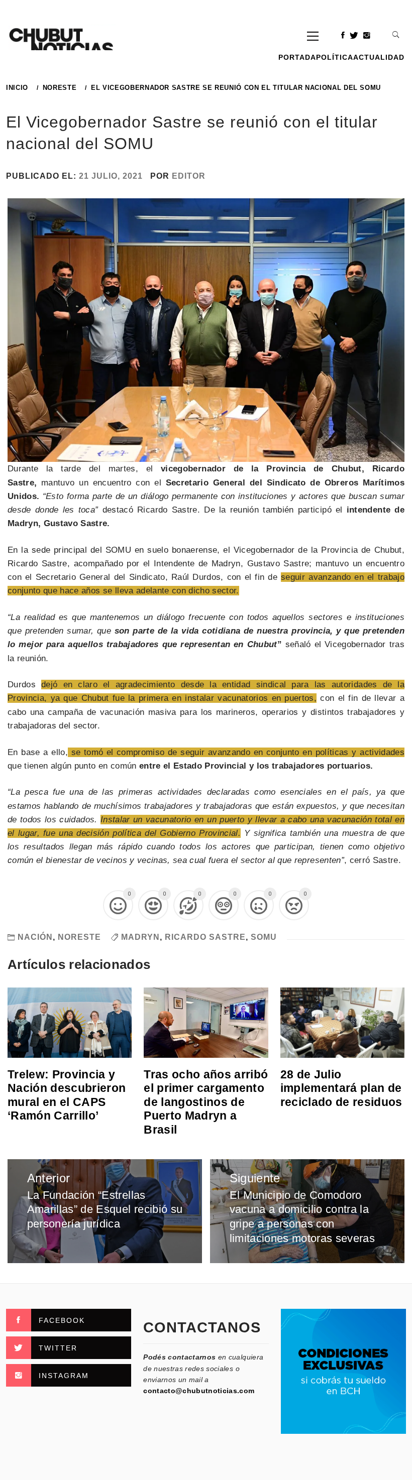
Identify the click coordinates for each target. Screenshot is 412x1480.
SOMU (264, 937)
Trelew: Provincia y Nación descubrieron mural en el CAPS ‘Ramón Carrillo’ (67, 1095)
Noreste (79, 937)
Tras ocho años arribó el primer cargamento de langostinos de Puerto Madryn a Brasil (206, 1102)
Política (334, 57)
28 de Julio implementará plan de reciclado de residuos (341, 1088)
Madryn (140, 937)
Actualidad (378, 57)
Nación (35, 937)
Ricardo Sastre (205, 937)
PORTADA (297, 57)
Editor (188, 176)
